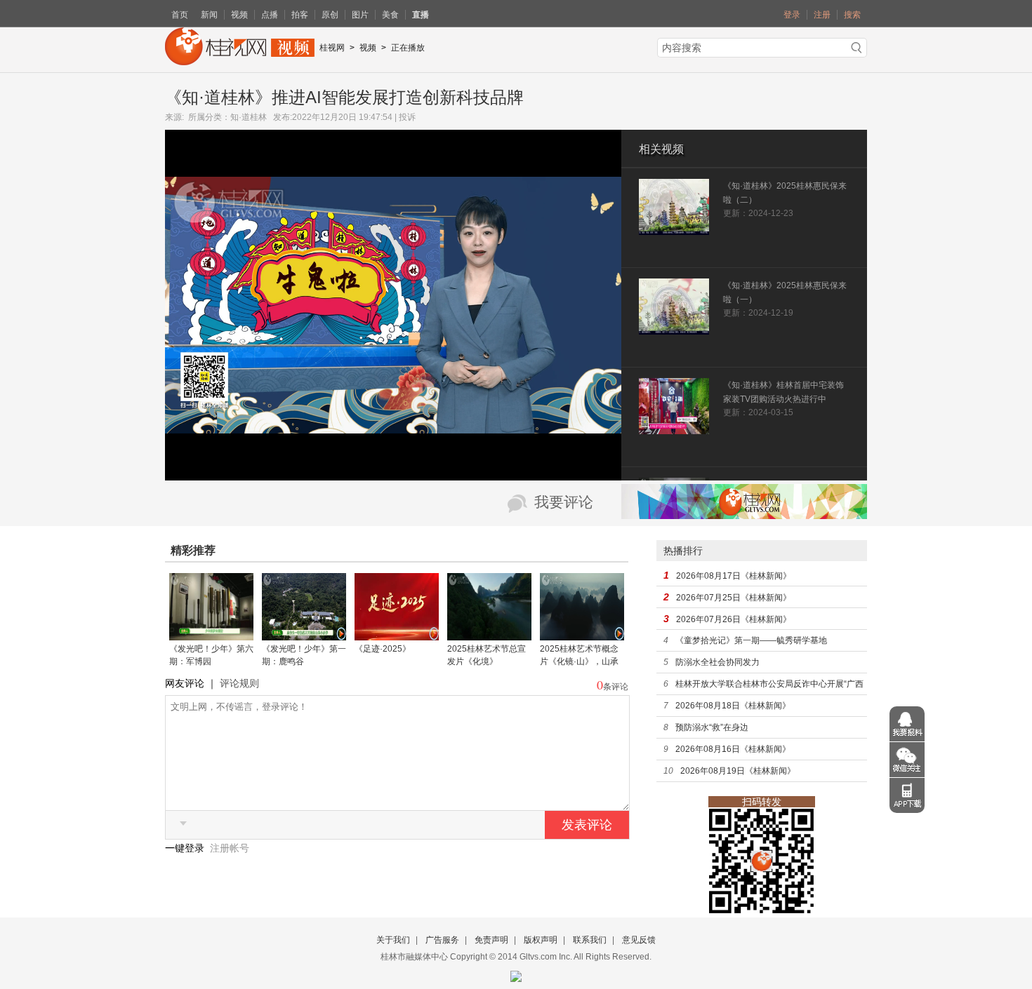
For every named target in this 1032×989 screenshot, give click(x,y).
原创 (330, 15)
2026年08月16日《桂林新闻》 (732, 749)
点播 (269, 15)
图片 (360, 15)
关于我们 (393, 940)
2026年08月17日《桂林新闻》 (733, 576)
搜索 (852, 15)
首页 (179, 15)
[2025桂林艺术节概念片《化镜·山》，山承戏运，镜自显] (582, 635)
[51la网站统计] (516, 973)
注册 (822, 15)
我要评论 (563, 502)
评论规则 (239, 683)
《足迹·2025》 (383, 649)
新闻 (209, 15)
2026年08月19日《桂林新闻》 (737, 771)
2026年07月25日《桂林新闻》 (733, 598)
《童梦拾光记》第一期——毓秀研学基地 (751, 640)
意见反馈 (639, 940)
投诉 (407, 117)
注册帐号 (229, 848)
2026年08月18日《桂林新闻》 (732, 706)
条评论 (615, 687)
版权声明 (540, 940)
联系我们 (590, 940)
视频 (239, 15)
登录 (791, 15)
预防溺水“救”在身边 (711, 727)
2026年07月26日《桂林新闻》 (733, 619)
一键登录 (186, 848)
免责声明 (491, 940)
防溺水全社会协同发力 (717, 662)
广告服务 (442, 940)
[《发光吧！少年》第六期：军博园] (211, 635)
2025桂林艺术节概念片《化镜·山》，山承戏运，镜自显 (579, 661)
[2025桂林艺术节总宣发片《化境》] (489, 635)
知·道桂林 (248, 117)
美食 (390, 15)
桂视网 (332, 48)
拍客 (299, 15)
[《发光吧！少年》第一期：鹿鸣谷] (304, 635)
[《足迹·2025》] (397, 635)
